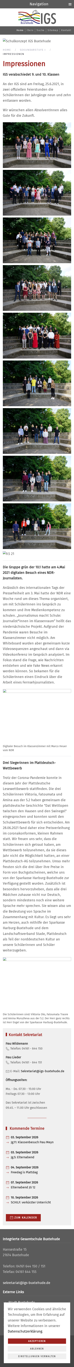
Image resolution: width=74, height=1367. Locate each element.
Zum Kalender (25, 1217)
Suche (40, 30)
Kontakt (66, 30)
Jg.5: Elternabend (22, 1157)
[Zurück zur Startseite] (37, 17)
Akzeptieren (37, 1341)
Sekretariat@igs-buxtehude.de (42, 1071)
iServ (30, 30)
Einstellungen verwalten (37, 1356)
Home (20, 30)
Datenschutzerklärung (25, 1331)
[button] (37, 145)
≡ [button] (70, 4)
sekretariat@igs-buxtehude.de (26, 1283)
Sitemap (53, 30)
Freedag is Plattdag (24, 1172)
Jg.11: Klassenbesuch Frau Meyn (32, 1142)
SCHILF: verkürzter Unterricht (31, 1202)
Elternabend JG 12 (23, 1187)
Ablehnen (37, 1348)
